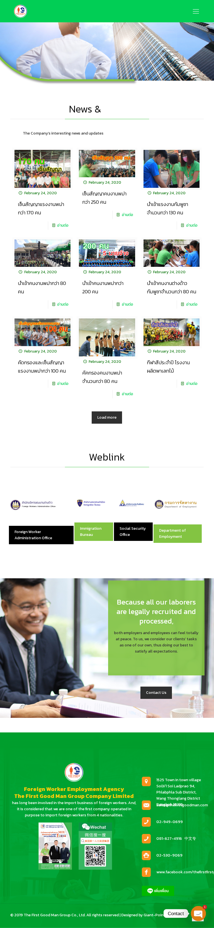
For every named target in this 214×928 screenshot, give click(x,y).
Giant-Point (154, 915)
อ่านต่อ (63, 225)
